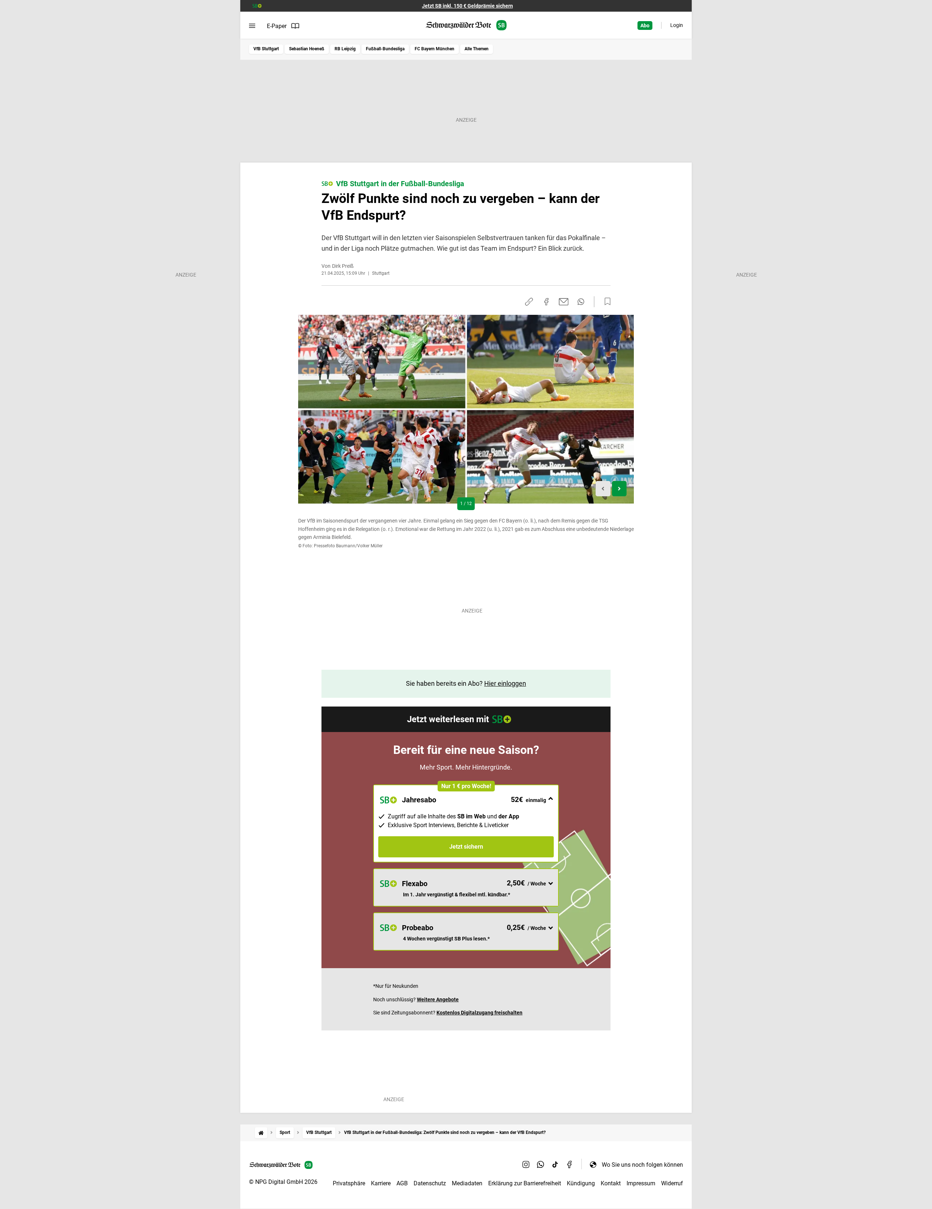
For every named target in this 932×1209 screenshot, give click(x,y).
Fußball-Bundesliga (385, 48)
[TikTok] (555, 1164)
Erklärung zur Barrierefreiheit (524, 1183)
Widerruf (672, 1183)
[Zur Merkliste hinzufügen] (605, 301)
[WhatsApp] (540, 1164)
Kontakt (611, 1183)
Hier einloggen (505, 683)
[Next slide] (619, 489)
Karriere (381, 1183)
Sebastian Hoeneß (306, 48)
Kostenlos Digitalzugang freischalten (479, 1013)
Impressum (641, 1183)
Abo (644, 25)
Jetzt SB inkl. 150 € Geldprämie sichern (467, 6)
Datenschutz (430, 1183)
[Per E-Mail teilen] (564, 301)
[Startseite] (261, 1132)
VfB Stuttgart (266, 48)
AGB (402, 1183)
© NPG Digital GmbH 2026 (283, 1181)
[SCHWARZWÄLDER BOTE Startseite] (466, 25)
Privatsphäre (349, 1183)
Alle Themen (477, 48)
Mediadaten (467, 1183)
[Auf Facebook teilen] (546, 301)
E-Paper (277, 26)
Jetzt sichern (466, 846)
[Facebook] (570, 1164)
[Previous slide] (603, 489)
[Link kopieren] (529, 301)
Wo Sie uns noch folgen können (642, 1164)
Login (676, 25)
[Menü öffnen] (252, 26)
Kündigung (581, 1183)
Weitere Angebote (438, 999)
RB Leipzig (345, 48)
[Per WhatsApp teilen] (581, 301)
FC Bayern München (434, 48)
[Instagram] (526, 1164)
